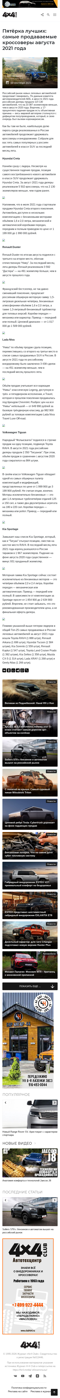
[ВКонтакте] (4, 670)
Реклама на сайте (18, 1391)
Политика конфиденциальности (28, 1387)
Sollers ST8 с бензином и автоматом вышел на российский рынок (27, 1231)
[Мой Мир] (13, 670)
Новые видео (19, 1143)
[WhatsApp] (22, 670)
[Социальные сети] (42, 15)
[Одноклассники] (9, 670)
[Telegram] (18, 670)
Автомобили (14, 76)
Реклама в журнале (41, 1391)
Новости (51, 682)
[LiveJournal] (27, 670)
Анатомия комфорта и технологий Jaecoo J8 (26, 1180)
